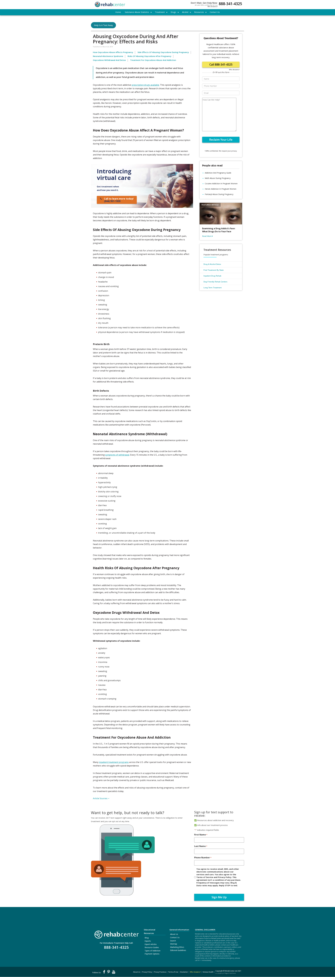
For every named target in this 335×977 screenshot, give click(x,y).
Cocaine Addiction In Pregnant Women (221, 183)
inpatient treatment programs (114, 762)
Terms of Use (173, 972)
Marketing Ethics (177, 947)
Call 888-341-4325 (220, 64)
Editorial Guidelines (178, 950)
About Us (174, 934)
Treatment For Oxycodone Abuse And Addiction (153, 60)
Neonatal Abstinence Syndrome (108, 56)
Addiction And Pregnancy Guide (218, 173)
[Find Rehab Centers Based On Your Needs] (116, 933)
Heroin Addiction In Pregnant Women (220, 189)
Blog (147, 937)
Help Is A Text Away (103, 25)
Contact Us (175, 937)
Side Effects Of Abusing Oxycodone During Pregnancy (163, 52)
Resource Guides (152, 947)
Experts (148, 941)
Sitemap (173, 944)
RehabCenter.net (231, 971)
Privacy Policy (147, 972)
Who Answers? (212, 6)
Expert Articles (151, 944)
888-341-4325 (230, 4)
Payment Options (152, 954)
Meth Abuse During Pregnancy (218, 178)
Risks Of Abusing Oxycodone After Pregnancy (149, 56)
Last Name (200, 846)
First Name (200, 834)
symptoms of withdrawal (117, 454)
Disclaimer (184, 972)
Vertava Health (208, 972)
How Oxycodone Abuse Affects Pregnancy (113, 52)
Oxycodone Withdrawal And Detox (109, 60)
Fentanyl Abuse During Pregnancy (219, 194)
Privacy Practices (160, 972)
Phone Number (202, 857)
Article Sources (100, 798)
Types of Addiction (152, 950)
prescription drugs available (145, 84)
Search (173, 940)
